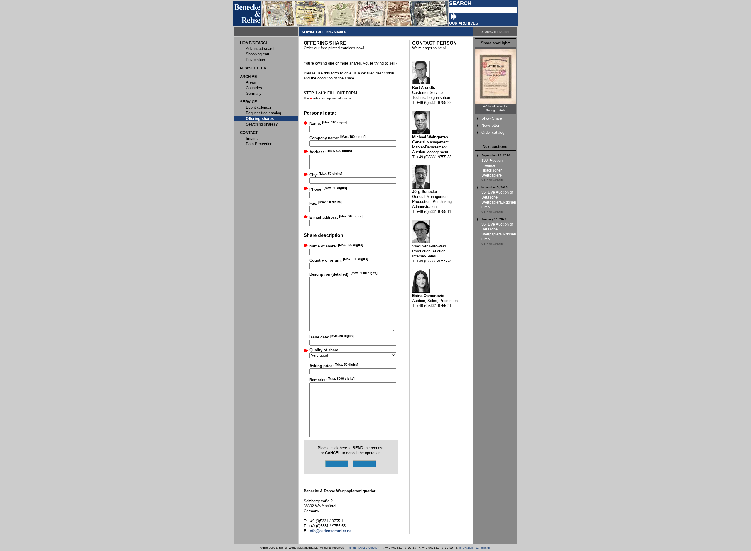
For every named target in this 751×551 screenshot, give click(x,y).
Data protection (368, 547)
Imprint (351, 547)
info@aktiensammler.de (475, 547)
